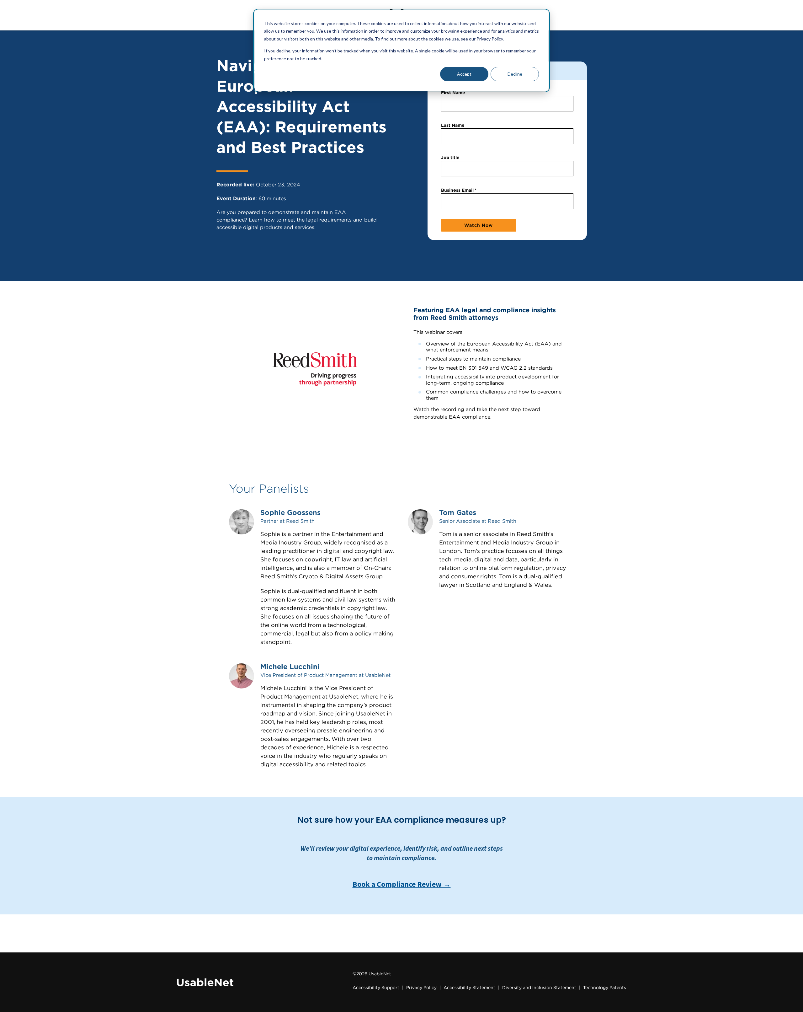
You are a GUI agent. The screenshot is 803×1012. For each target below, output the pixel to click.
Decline (515, 74)
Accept (464, 74)
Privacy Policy (421, 987)
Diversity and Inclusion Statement (539, 987)
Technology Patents (604, 987)
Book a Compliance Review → (402, 884)
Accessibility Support (376, 987)
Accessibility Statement (469, 987)
